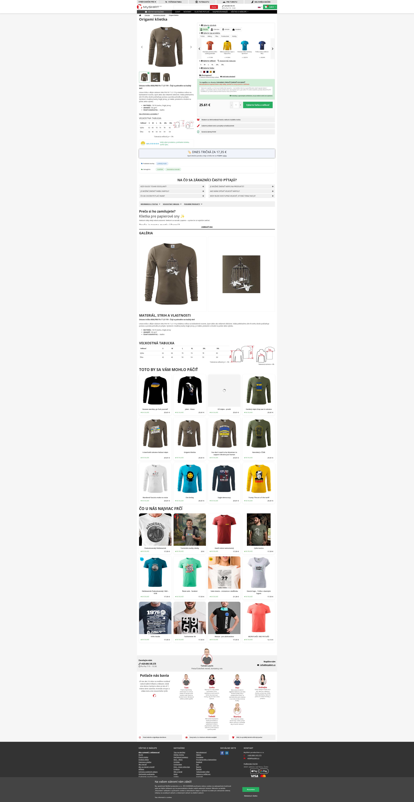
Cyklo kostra (258, 548)
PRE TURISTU (232, 2)
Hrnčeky (177, 762)
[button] (260, 7)
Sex (197, 764)
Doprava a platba (145, 762)
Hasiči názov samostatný (224, 548)
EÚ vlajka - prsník (224, 409)
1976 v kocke (155, 636)
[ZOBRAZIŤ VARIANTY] (155, 390)
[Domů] (140, 15)
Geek (175, 774)
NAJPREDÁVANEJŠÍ (220, 12)
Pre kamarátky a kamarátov (206, 759)
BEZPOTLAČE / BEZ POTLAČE (258, 636)
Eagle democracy (224, 497)
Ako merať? (143, 764)
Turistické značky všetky (189, 548)
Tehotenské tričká (202, 772)
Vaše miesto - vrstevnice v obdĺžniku (224, 591)
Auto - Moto (178, 759)
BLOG (141, 755)
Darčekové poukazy (181, 757)
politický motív (162, 163)
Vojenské (199, 777)
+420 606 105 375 (229, 6)
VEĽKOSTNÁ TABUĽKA (228, 61)
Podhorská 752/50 (251, 764)
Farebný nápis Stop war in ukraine (259, 409)
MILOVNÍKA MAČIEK (263, 2)
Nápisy (198, 755)
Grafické (160, 169)
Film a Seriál (178, 772)
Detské (226, 29)
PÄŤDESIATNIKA (175, 2)
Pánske (205, 29)
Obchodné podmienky (147, 774)
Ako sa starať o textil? (147, 767)
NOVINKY (187, 12)
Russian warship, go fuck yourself (155, 409)
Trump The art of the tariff (258, 497)
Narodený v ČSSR (258, 452)
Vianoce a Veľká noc (203, 774)
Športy (198, 767)
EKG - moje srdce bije (182, 767)
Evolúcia (177, 769)
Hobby (176, 777)
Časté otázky (143, 757)
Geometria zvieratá (159, 15)
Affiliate (141, 769)
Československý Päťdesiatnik (155, 548)
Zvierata (147, 15)
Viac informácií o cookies (163, 797)
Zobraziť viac (207, 227)
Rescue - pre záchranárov (224, 636)
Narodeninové (201, 752)
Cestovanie (178, 764)
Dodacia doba (144, 759)
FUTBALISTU (204, 2)
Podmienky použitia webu (148, 777)
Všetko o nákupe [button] (239, 12)
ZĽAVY (177, 12)
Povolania (199, 757)
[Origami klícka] (172, 274)
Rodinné (199, 762)
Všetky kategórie (156, 12)
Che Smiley (190, 497)
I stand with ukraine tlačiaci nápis (155, 452)
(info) (225, 156)
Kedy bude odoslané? (228, 76)
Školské (199, 769)
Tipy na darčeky (179, 752)
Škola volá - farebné (189, 591)
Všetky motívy (179, 755)
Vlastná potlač (201, 12)
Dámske (216, 29)
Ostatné (238, 29)
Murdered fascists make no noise (155, 497)
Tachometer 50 (190, 636)
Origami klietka (190, 452)
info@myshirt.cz (267, 665)
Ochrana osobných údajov (148, 772)
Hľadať (213, 7)
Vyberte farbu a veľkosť (257, 105)
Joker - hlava (189, 409)
